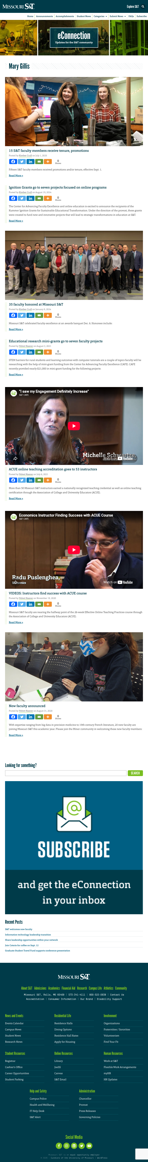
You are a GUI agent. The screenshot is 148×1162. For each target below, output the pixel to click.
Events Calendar (14, 1023)
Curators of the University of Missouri (72, 1158)
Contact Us (117, 995)
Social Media (74, 1137)
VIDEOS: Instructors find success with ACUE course (48, 593)
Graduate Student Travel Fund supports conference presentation (37, 950)
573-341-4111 (76, 995)
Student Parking (14, 1079)
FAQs (131, 16)
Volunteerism (111, 1035)
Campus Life (95, 988)
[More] (48, 161)
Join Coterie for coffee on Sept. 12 (21, 945)
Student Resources (15, 1053)
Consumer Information (62, 999)
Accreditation (35, 999)
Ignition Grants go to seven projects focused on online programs (57, 187)
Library (58, 1061)
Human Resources (113, 1053)
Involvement (110, 1015)
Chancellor (85, 1098)
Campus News (13, 1029)
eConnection (74, 35)
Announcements (44, 16)
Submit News (116, 16)
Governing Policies (89, 1117)
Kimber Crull (25, 155)
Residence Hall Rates (66, 1035)
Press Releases (87, 1111)
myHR (107, 1073)
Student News (84, 16)
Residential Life (62, 1015)
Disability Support (109, 999)
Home (30, 16)
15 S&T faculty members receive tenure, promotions (49, 151)
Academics (54, 988)
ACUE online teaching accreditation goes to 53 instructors (53, 469)
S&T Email (60, 1079)
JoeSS (57, 1067)
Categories (99, 16)
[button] (142, 6)
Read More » (16, 175)
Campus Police (38, 1098)
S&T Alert (35, 1117)
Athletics (108, 988)
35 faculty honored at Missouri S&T (36, 304)
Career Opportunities (17, 1073)
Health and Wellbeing (42, 1105)
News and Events (14, 1015)
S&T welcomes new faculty (18, 929)
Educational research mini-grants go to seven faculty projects (56, 341)
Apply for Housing (64, 1042)
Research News (13, 1042)
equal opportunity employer (84, 1155)
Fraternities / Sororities (117, 1029)
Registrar (10, 1061)
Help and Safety (38, 1091)
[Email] (39, 161)
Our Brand (86, 999)
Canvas (58, 1073)
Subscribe (142, 16)
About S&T (26, 988)
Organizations (112, 1023)
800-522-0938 (97, 995)
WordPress (102, 1158)
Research (82, 988)
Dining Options (63, 1029)
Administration (87, 1091)
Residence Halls (63, 1023)
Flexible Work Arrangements (120, 1067)
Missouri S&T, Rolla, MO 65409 (44, 995)
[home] (25, 6)
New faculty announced (27, 706)
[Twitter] (22, 161)
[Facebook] (13, 161)
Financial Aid (68, 988)
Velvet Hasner (26, 346)
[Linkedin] (30, 161)
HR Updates (110, 1079)
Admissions (40, 988)
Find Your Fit (111, 1042)
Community (121, 988)
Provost (83, 1105)
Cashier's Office (14, 1067)
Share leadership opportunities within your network (31, 940)
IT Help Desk (37, 1111)
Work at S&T (111, 1061)
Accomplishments (65, 16)
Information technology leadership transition (28, 934)
